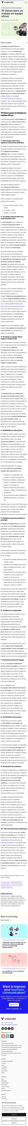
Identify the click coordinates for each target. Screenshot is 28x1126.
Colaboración (5, 882)
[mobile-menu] (25, 2)
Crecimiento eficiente (16, 882)
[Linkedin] (2, 1028)
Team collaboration (6, 887)
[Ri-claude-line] (3, 1036)
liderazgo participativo (7, 843)
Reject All (14, 1122)
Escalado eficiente (17, 885)
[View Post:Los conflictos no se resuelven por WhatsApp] (14, 960)
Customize (14, 1118)
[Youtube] (12, 1028)
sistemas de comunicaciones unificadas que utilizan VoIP (13, 306)
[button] (26, 42)
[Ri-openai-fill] (7, 1036)
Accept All (14, 1114)
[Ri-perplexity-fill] (12, 1036)
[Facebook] (6, 1028)
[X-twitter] (9, 1028)
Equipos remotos (5, 885)
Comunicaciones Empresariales (11, 8)
